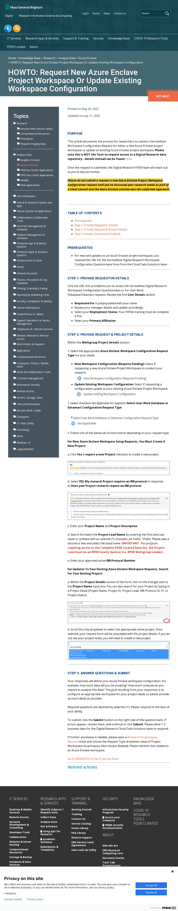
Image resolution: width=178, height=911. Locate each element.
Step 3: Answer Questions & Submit (97, 234)
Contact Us (120, 13)
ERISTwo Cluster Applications (37, 175)
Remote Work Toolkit (29, 410)
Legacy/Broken (25, 449)
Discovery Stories (113, 858)
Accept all (151, 885)
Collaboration (17, 837)
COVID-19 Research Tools (151, 38)
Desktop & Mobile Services (20, 811)
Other (20, 436)
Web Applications (30, 185)
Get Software (49, 826)
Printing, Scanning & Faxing (32, 288)
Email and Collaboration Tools (34, 372)
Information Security (28, 384)
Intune (20, 267)
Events (96, 13)
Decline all (151, 892)
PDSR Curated (16, 47)
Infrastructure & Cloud (29, 260)
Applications (23, 350)
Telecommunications (28, 404)
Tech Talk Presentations (111, 864)
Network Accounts (27, 273)
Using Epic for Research (50, 833)
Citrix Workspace (26, 196)
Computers (23, 416)
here (128, 159)
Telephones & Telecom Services (35, 329)
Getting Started (81, 809)
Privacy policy (35, 899)
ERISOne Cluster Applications (37, 170)
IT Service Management (30, 378)
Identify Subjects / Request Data (52, 811)
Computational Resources (35, 133)
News (107, 13)
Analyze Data (66, 58)
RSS (17, 28)
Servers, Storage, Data (29, 397)
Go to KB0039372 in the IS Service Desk (93, 759)
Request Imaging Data (33, 143)
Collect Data (48, 817)
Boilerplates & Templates (49, 848)
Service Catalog (81, 823)
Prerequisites (83, 221)
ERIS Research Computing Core (113, 852)
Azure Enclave (87, 58)
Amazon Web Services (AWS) (37, 128)
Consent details (13, 899)
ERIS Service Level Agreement (82, 844)
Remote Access (25, 391)
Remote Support (81, 837)
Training (76, 814)
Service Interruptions (28, 307)
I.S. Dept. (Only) (25, 423)
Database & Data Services (20, 863)
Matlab (24, 180)
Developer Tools (19, 832)
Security (98, 38)
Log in (85, 13)
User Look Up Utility (83, 850)
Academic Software (48, 840)
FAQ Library (78, 832)
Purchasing (23, 429)
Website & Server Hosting (20, 843)
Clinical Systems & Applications (34, 211)
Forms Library (79, 828)
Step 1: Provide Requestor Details (96, 225)
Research (49, 58)
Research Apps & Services (42, 38)
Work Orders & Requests (31, 344)
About (34, 47)
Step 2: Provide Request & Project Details (101, 229)
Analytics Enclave (30, 160)
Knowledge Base (119, 38)
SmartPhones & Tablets (30, 314)
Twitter (8, 28)
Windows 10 (23, 442)
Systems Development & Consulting (19, 825)
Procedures (27, 138)
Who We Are (110, 845)
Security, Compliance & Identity (34, 301)
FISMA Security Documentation (113, 826)
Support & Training (76, 38)
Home (12, 58)
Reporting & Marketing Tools (33, 294)
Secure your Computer (111, 819)
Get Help (162, 96)
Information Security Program (116, 811)
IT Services (14, 38)
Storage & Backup (20, 857)
